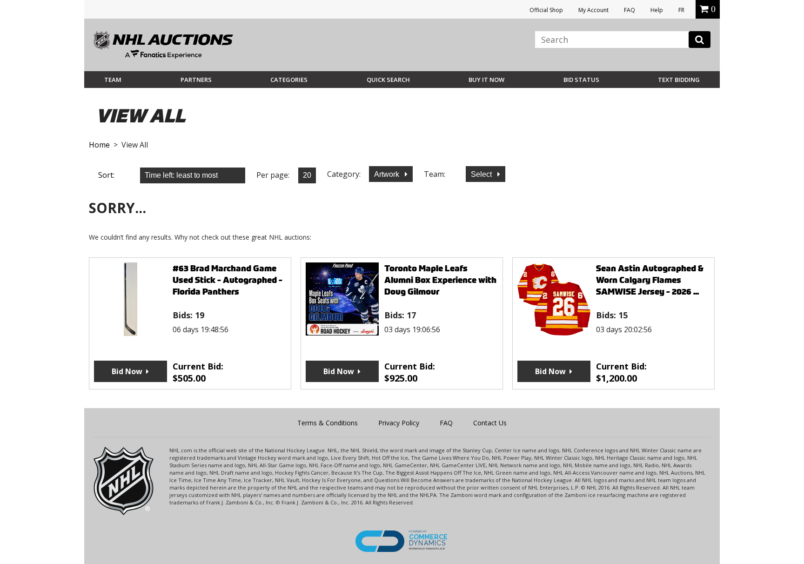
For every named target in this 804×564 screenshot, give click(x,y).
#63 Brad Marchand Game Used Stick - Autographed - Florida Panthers (227, 279)
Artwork (387, 174)
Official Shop (546, 10)
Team (112, 79)
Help (656, 10)
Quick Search (388, 79)
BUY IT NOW (486, 79)
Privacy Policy (398, 422)
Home (99, 145)
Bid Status (581, 79)
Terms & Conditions (327, 422)
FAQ (629, 10)
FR (681, 10)
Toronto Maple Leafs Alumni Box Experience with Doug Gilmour (440, 279)
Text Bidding (679, 79)
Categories (289, 79)
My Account (593, 10)
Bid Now (127, 371)
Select (482, 174)
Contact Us (490, 422)
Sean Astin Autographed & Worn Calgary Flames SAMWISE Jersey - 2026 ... (650, 279)
